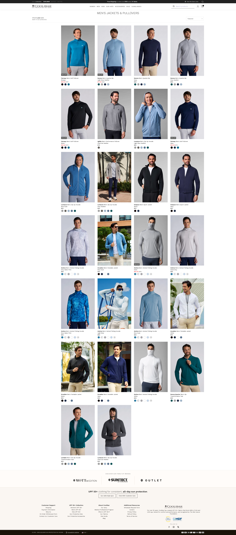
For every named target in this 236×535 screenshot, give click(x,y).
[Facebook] (169, 527)
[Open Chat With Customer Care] (202, 1)
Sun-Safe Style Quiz (107, 496)
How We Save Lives (192, 1)
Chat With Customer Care (127, 496)
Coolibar (46, 1)
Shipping (48, 507)
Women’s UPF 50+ (76, 507)
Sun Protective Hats (76, 514)
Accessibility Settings (73, 532)
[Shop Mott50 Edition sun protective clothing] (84, 480)
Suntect (53, 1)
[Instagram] (173, 527)
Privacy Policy (132, 512)
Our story (104, 507)
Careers (131, 509)
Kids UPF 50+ (76, 512)
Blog (104, 518)
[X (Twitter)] (178, 527)
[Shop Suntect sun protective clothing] (117, 480)
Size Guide (104, 516)
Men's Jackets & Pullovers (118, 13)
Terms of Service (132, 516)
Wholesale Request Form (132, 507)
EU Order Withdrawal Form (48, 514)
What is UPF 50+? (104, 512)
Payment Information (48, 509)
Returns (48, 512)
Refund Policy (132, 514)
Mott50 (59, 1)
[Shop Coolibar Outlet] (151, 480)
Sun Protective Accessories (76, 516)
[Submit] (173, 6)
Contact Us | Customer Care (48, 516)
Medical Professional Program (104, 509)
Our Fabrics (104, 514)
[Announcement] (122, 2)
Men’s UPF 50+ (76, 509)
